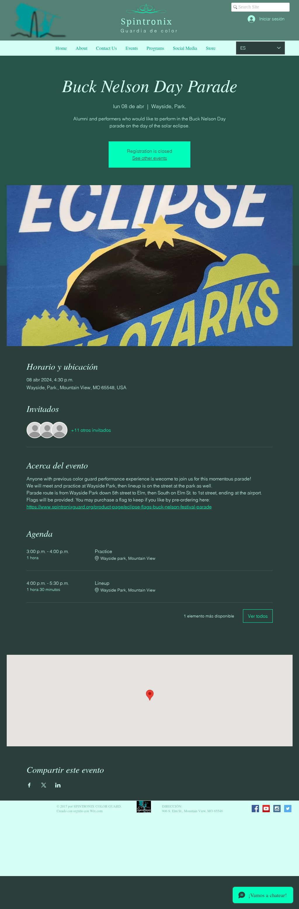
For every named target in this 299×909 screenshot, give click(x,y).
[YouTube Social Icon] (266, 808)
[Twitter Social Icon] (287, 808)
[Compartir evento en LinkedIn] (58, 785)
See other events (149, 158)
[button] (155, 48)
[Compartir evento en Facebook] (29, 785)
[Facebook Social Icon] (255, 808)
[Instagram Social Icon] (277, 808)
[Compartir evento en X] (43, 785)
